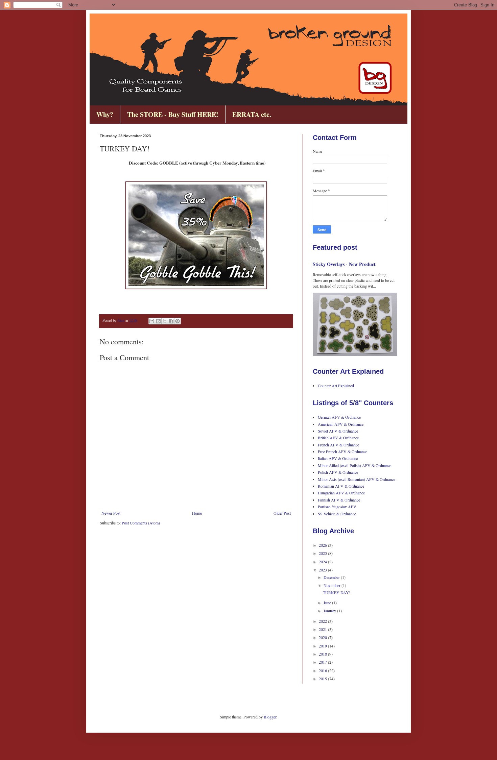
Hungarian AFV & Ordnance (341, 492)
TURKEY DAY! (336, 592)
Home (197, 513)
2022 (323, 621)
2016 (323, 670)
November (332, 585)
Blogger (270, 716)
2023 (323, 569)
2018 (323, 654)
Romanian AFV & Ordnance (341, 486)
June (328, 602)
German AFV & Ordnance (339, 417)
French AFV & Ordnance (338, 444)
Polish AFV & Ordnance (338, 472)
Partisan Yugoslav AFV (337, 506)
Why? (104, 114)
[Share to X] (164, 321)
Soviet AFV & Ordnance (338, 431)
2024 (323, 561)
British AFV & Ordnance (338, 437)
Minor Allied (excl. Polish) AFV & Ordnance (354, 465)
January (330, 610)
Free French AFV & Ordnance (342, 451)
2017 (323, 662)
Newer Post (110, 513)
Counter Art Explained (336, 385)
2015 (323, 678)
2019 (323, 645)
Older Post (282, 513)
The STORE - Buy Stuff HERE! (172, 114)
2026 (323, 545)
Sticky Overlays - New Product (344, 264)
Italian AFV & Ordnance (338, 458)
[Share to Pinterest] (177, 321)
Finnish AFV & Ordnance (339, 499)
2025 (323, 553)
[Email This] (151, 321)
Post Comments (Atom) (141, 522)
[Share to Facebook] (171, 321)
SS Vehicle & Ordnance (337, 513)
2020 (323, 637)
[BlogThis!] (158, 321)
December (332, 577)
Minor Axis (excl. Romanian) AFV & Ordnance (356, 479)
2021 (323, 629)
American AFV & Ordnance (340, 424)
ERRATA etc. (251, 114)
